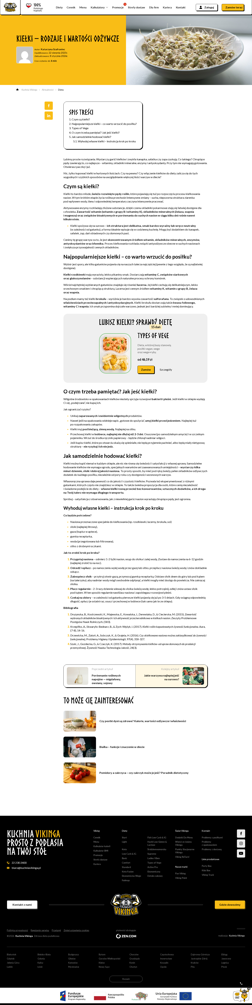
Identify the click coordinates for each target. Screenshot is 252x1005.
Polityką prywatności (142, 491)
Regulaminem (123, 491)
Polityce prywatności (141, 505)
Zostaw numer (126, 539)
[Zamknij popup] (169, 455)
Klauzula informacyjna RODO (101, 511)
